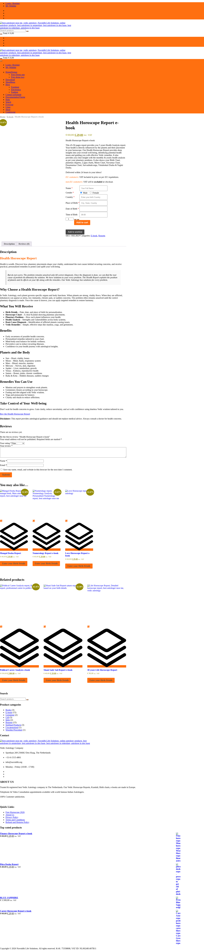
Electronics (16, 89)
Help (8, 99)
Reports (101, 235)
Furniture (15, 87)
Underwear (10, 112)
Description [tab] (9, 244)
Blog (8, 84)
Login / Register (13, 3)
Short (8, 109)
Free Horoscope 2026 (15, 812)
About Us (10, 815)
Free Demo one (18, 74)
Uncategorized (12, 727)
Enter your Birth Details (13, 563)
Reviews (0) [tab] (24, 244)
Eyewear (9, 104)
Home (11, 72)
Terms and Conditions (15, 820)
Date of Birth (71, 209)
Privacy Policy (12, 817)
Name (68, 188)
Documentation (15, 97)
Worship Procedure (14, 730)
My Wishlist (11, 6)
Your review (6, 446)
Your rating (6, 443)
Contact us (13, 94)
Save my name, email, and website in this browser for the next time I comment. (37, 469)
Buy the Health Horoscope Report (15, 414)
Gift (7, 717)
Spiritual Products (13, 725)
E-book (10, 117)
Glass (8, 107)
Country (69, 197)
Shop (10, 82)
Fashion (14, 92)
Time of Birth (71, 214)
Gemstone (10, 715)
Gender (69, 192)
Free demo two (17, 77)
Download (10, 79)
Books (8, 710)
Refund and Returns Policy (17, 822)
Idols (8, 720)
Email (3, 465)
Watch (8, 102)
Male (84, 193)
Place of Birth (72, 203)
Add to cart (82, 222)
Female (95, 193)
